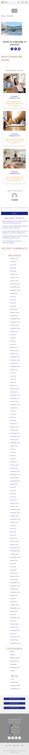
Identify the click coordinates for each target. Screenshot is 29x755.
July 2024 (13, 334)
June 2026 (13, 264)
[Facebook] (9, 737)
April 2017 (13, 598)
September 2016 (15, 608)
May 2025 (13, 303)
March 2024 (13, 347)
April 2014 (13, 633)
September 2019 (15, 519)
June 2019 (13, 528)
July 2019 (13, 525)
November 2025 (15, 287)
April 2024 (13, 344)
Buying (12, 651)
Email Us (15, 725)
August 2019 (13, 522)
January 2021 (14, 468)
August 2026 (14, 258)
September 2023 (15, 366)
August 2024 (14, 331)
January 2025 (14, 315)
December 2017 (15, 582)
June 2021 (13, 452)
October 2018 (14, 554)
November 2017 (15, 586)
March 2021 (13, 462)
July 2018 (13, 563)
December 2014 (15, 630)
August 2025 (13, 293)
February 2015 (14, 624)
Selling (12, 670)
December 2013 (15, 636)
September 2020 (15, 481)
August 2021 (13, 446)
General (12, 654)
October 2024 (14, 325)
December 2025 (15, 284)
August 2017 (13, 595)
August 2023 (13, 369)
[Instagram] (19, 737)
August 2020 (14, 484)
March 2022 (13, 423)
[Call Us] (18, 2)
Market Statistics (15, 658)
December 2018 (15, 547)
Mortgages (13, 664)
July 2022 (13, 411)
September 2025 (15, 290)
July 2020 (13, 487)
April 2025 (13, 306)
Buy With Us (14, 703)
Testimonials (16, 745)
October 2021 (14, 439)
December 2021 (15, 433)
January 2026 (14, 280)
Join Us (15, 734)
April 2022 (13, 420)
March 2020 (13, 500)
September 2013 (15, 643)
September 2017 (15, 592)
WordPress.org (14, 688)
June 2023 (13, 376)
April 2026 (13, 271)
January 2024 (14, 354)
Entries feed (14, 682)
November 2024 (15, 322)
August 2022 (13, 408)
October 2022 (14, 401)
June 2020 (13, 490)
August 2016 (13, 611)
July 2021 (12, 449)
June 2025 (13, 299)
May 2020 (13, 493)
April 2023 (13, 382)
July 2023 (13, 373)
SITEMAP (23, 750)
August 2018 (13, 560)
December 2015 (15, 617)
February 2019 (14, 541)
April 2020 (13, 497)
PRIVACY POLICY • (15, 752)
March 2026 (13, 274)
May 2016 (13, 614)
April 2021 (13, 458)
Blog (22, 745)
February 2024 (14, 350)
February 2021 (14, 465)
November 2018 (15, 551)
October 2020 (14, 477)
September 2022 (15, 404)
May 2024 (13, 341)
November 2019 (15, 512)
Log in (12, 679)
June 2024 (13, 338)
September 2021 (15, 442)
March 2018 (13, 573)
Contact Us (14, 707)
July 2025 (13, 296)
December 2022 (15, 395)
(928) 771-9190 (15, 730)
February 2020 (14, 503)
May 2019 (13, 532)
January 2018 (14, 579)
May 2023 (13, 379)
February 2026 (14, 277)
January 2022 (14, 430)
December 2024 (15, 319)
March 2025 (13, 309)
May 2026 (13, 268)
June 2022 (13, 414)
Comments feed (15, 685)
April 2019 (13, 535)
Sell (10, 745)
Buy (6, 745)
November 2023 (15, 360)
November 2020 (15, 474)
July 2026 (13, 261)
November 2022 (15, 398)
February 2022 (14, 427)
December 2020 (15, 471)
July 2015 (13, 621)
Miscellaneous (14, 661)
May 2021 (13, 455)
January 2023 (14, 392)
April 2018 (13, 570)
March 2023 (13, 385)
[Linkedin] (16, 737)
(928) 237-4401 (15, 732)
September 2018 (15, 557)
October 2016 (14, 605)
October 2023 (14, 363)
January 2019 (14, 544)
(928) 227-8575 (15, 727)
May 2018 (13, 567)
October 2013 (14, 640)
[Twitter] (12, 737)
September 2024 (15, 328)
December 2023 (15, 357)
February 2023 (14, 388)
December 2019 (15, 509)
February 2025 (14, 312)
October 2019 (14, 516)
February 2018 (14, 576)
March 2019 (13, 538)
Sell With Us (14, 698)
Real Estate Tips (15, 667)
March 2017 (13, 602)
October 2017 (14, 589)
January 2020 (14, 506)
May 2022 (13, 417)
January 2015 (14, 627)
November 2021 (15, 436)
